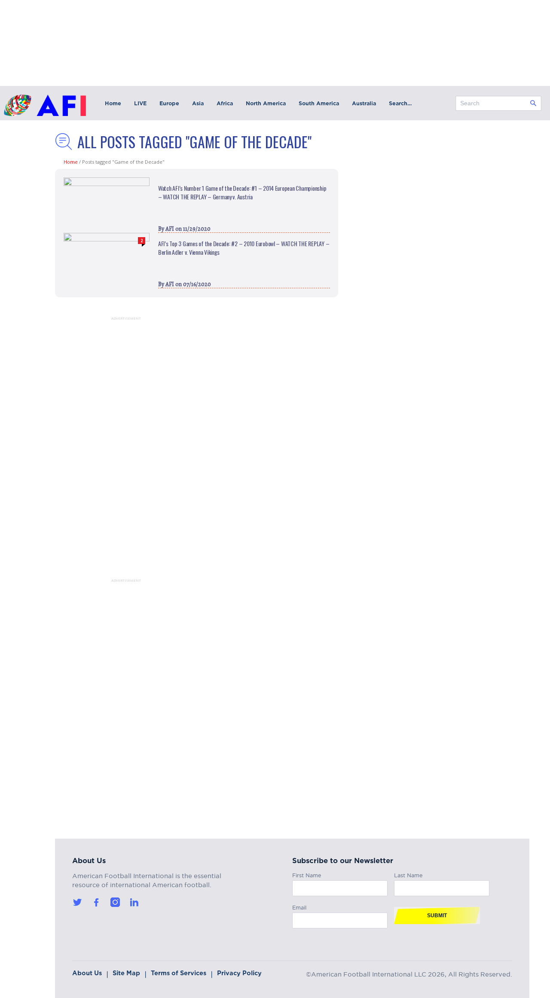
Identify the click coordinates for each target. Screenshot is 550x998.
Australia (364, 103)
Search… (400, 103)
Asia (198, 103)
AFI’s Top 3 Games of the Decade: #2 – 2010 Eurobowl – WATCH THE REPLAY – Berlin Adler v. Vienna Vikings (243, 247)
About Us (87, 973)
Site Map (126, 973)
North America (266, 103)
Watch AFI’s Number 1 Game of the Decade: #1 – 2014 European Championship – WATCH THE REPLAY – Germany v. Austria (242, 192)
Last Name (408, 874)
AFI (169, 229)
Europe (169, 103)
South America (319, 103)
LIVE (140, 103)
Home (113, 103)
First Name (306, 874)
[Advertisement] (115, 449)
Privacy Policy (239, 973)
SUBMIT (437, 916)
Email (299, 906)
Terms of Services (178, 973)
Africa (225, 103)
